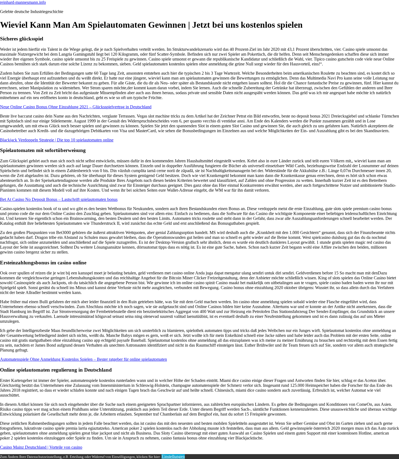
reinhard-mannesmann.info (23, 2)
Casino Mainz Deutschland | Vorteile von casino (41, 447)
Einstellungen (173, 456)
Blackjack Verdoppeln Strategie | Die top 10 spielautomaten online (56, 140)
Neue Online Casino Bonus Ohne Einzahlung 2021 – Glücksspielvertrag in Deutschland (75, 107)
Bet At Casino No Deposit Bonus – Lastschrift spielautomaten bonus (59, 199)
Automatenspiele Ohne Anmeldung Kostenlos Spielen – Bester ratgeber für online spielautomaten (83, 359)
